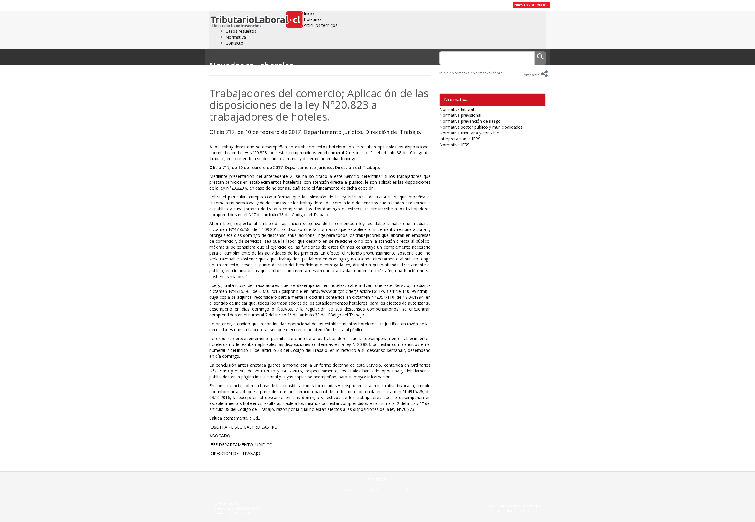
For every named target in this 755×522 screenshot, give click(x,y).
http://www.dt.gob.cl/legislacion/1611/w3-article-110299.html (368, 291)
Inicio (309, 13)
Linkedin (414, 490)
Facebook (344, 490)
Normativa (236, 37)
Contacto (234, 43)
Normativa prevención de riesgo (470, 121)
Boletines (313, 19)
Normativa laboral (488, 72)
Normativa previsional (460, 115)
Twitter (377, 490)
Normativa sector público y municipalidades (481, 127)
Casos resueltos (241, 31)
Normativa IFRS (454, 144)
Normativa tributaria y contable (469, 133)
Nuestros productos (531, 4)
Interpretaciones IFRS (459, 139)
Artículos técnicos (320, 25)
